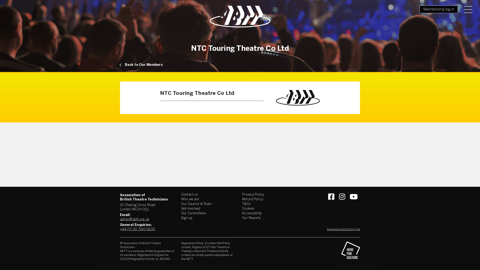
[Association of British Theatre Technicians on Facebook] (331, 203)
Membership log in (438, 9)
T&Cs (246, 204)
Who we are (190, 199)
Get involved (190, 208)
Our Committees (193, 213)
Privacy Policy (253, 194)
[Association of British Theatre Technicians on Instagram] (342, 203)
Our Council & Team (196, 204)
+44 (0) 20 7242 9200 (137, 229)
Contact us (189, 194)
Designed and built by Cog (343, 229)
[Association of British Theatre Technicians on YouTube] (354, 203)
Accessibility (252, 213)
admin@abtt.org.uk (134, 219)
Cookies (248, 208)
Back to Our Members (144, 65)
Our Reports (251, 218)
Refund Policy (252, 199)
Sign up (187, 218)
